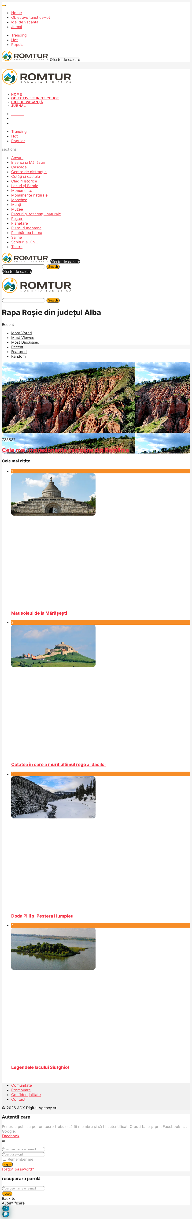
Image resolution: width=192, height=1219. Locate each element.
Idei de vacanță (24, 22)
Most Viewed (22, 337)
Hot (14, 39)
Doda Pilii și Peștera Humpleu (42, 916)
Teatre (16, 246)
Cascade (19, 167)
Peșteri (17, 218)
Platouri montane (26, 228)
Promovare (21, 1090)
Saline (16, 237)
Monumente (21, 190)
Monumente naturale (29, 195)
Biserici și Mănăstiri (28, 162)
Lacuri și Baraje (24, 185)
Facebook (10, 1136)
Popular (18, 44)
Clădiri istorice (24, 181)
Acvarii (17, 157)
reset (7, 1193)
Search (53, 266)
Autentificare (13, 1203)
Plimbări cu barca (26, 232)
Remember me (20, 1159)
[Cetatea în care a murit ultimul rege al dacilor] (100, 691)
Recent (17, 347)
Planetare (19, 223)
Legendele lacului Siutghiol (40, 1067)
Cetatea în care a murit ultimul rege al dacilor (58, 764)
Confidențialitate (26, 1094)
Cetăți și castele (25, 176)
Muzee (17, 209)
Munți (16, 204)
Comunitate (21, 1085)
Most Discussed (25, 342)
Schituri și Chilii (24, 242)
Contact (18, 1099)
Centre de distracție (29, 171)
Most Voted (21, 333)
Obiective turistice (30, 17)
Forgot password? (18, 1169)
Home (16, 12)
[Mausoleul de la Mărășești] (100, 539)
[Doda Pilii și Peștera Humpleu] (100, 842)
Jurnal (16, 26)
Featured (19, 351)
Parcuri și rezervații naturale (36, 214)
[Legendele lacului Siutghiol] (100, 994)
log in (7, 1164)
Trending (19, 35)
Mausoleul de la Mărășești (39, 613)
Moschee (19, 199)
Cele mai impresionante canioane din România (65, 450)
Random (18, 356)
